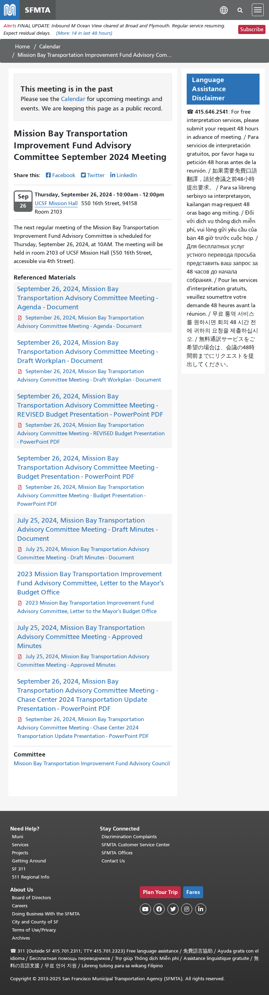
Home (22, 46)
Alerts (10, 26)
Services (20, 845)
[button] (223, 9)
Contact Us (113, 861)
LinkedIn (127, 175)
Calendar (50, 46)
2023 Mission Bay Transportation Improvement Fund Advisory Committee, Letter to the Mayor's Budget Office (90, 583)
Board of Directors (31, 898)
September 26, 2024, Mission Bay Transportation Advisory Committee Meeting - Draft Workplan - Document (87, 351)
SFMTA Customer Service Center (136, 845)
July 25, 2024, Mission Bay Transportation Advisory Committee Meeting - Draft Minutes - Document (87, 529)
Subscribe (251, 29)
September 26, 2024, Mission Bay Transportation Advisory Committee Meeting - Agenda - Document (87, 298)
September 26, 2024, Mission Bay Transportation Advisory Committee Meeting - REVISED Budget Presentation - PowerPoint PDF (90, 405)
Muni (17, 837)
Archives (21, 938)
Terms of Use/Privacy (34, 930)
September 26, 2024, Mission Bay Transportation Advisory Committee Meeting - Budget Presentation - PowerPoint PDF (87, 467)
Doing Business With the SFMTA (46, 914)
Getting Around (29, 861)
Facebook (63, 175)
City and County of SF (35, 922)
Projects (20, 853)
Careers (19, 906)
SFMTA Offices (117, 853)
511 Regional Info (30, 877)
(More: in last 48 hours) (84, 33)
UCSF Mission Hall (56, 203)
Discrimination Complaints (129, 837)
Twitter (96, 175)
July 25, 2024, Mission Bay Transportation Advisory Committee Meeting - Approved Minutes (81, 637)
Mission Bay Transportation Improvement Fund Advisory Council (92, 763)
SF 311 (19, 869)
